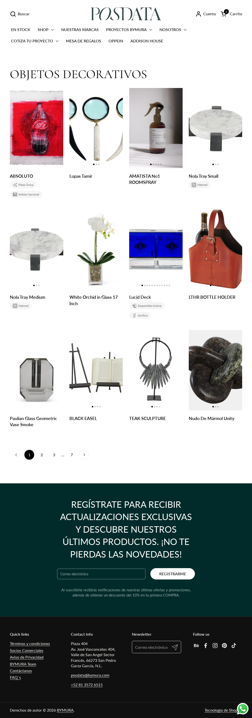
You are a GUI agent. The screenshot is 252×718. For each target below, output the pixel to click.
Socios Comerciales (26, 650)
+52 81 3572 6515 (87, 684)
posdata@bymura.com (90, 675)
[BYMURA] (125, 13)
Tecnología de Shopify (223, 710)
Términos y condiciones (30, 643)
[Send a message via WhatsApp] (243, 709)
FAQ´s (15, 677)
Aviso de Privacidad (27, 657)
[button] (20, 14)
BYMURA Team (23, 664)
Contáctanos (21, 670)
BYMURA (65, 710)
